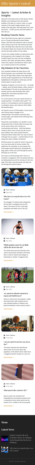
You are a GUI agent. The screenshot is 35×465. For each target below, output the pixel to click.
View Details (8, 212)
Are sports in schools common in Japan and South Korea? (16, 294)
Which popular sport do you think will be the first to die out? (16, 246)
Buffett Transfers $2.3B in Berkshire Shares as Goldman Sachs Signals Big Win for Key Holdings (21, 439)
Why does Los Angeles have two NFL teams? (17, 197)
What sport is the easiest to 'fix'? (15, 390)
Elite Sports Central (15, 3)
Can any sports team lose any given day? (17, 343)
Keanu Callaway (10, 190)
